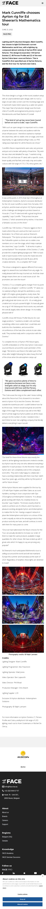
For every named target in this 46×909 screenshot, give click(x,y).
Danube (5, 841)
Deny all (22, 899)
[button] (41, 3)
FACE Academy (7, 853)
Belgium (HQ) (7, 837)
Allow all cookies (22, 904)
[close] (42, 876)
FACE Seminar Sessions (11, 857)
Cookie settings (22, 894)
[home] (10, 2)
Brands (4, 816)
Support (5, 824)
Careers (5, 820)
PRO (7, 869)
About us (5, 812)
